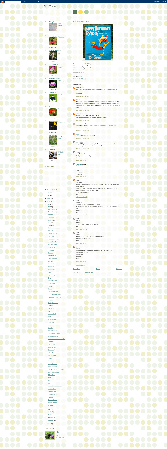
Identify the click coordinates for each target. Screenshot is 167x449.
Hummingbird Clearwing (54, 297)
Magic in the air (52, 388)
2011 (48, 196)
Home (98, 269)
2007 (48, 207)
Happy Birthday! (52, 364)
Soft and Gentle (52, 241)
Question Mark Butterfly (54, 333)
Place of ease (52, 275)
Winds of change (52, 366)
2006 (48, 423)
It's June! (50, 405)
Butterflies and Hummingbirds (56, 369)
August (50, 220)
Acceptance (61, 37)
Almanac (51, 107)
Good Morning (52, 247)
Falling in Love (53, 22)
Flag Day (50, 328)
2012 (48, 193)
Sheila (77, 142)
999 (49, 380)
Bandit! (50, 289)
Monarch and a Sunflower (55, 386)
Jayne (77, 134)
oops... (50, 377)
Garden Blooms (52, 400)
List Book (50, 305)
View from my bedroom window (56, 339)
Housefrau (79, 164)
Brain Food (61, 94)
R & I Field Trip (52, 355)
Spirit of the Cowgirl (55, 50)
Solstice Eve (51, 286)
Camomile (51, 341)
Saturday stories (52, 394)
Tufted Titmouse (52, 402)
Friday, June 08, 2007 (81, 160)
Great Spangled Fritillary (54, 294)
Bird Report (51, 352)
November (51, 212)
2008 (48, 204)
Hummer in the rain (53, 239)
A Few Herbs (51, 375)
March (50, 414)
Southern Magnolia (53, 336)
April (49, 412)
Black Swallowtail (52, 258)
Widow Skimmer (52, 330)
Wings (49, 316)
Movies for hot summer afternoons (61, 152)
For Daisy (51, 300)
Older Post (119, 269)
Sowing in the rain (53, 303)
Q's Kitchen (52, 92)
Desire (50, 358)
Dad (49, 311)
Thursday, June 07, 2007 (82, 96)
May (49, 409)
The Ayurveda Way (54, 36)
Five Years (51, 308)
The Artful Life (53, 64)
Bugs (49, 278)
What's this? (51, 269)
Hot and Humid (52, 314)
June (49, 225)
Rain (49, 272)
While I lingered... (52, 255)
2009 (48, 201)
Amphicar (50, 230)
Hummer (50, 397)
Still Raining (51, 236)
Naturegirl (78, 113)
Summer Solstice (52, 280)
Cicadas (50, 253)
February (51, 417)
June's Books (61, 122)
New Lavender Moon (54, 325)
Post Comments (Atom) (87, 272)
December (51, 209)
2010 (48, 198)
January (50, 420)
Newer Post (76, 269)
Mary (77, 99)
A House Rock (52, 391)
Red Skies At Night (53, 291)
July (59, 108)
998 (49, 383)
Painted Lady (51, 350)
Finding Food (51, 250)
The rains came (52, 244)
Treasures (51, 266)
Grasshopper (51, 283)
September (51, 217)
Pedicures (51, 322)
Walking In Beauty (54, 78)
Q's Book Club (53, 121)
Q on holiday (53, 135)
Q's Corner (50, 6)
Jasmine (50, 261)
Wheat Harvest (52, 319)
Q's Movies (52, 149)
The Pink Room (52, 264)
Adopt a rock (51, 344)
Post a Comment (80, 265)
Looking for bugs (52, 233)
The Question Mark (53, 372)
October (50, 214)
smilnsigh (78, 87)
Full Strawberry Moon (54, 228)
